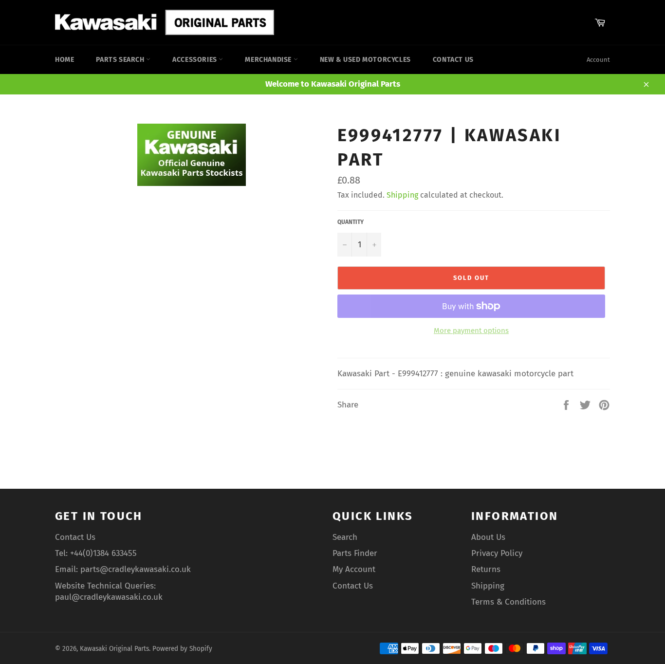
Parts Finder (354, 553)
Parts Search (121, 59)
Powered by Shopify (182, 649)
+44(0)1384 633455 (103, 553)
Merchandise (269, 59)
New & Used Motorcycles (365, 59)
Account (598, 59)
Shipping (402, 195)
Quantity (350, 222)
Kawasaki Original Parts (114, 649)
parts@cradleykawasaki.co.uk (135, 569)
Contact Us (453, 59)
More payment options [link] (471, 330)
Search (344, 537)
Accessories (195, 59)
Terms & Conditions (508, 602)
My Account (353, 569)
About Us (488, 537)
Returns (485, 569)
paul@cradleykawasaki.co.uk (109, 597)
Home (64, 59)
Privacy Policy (496, 553)
